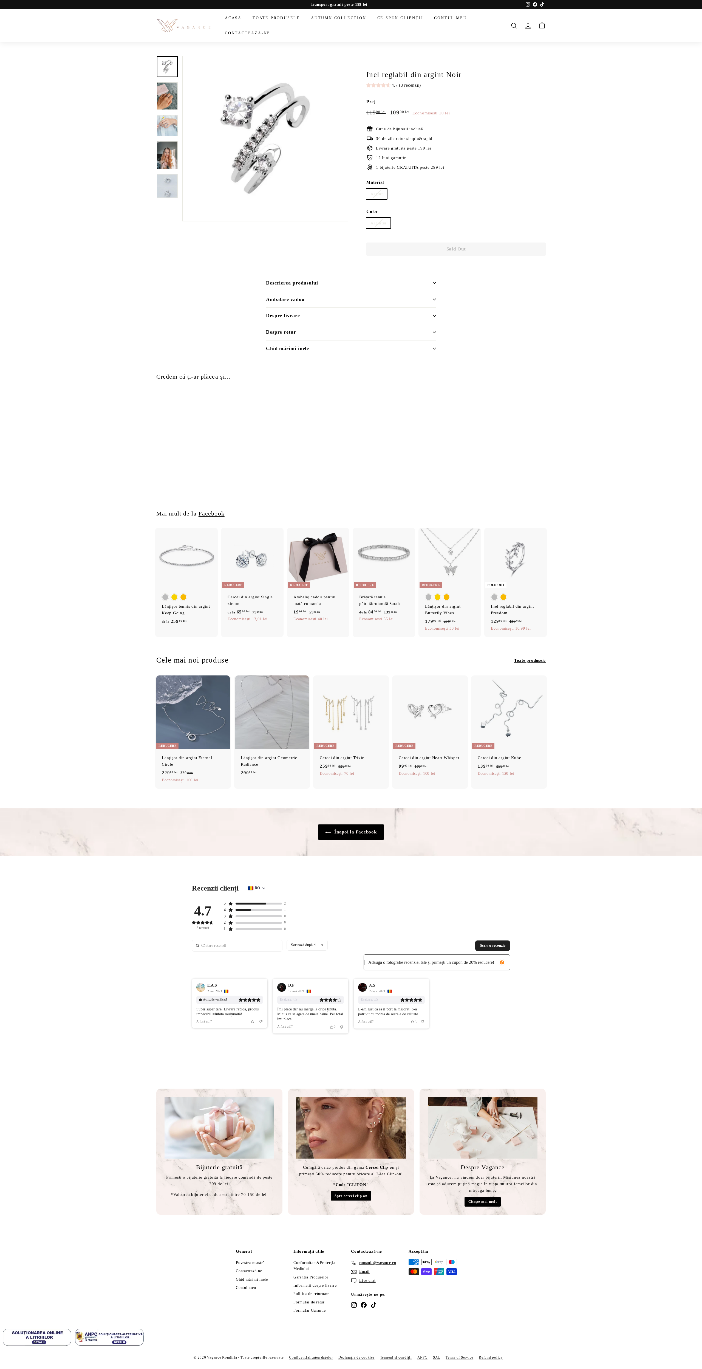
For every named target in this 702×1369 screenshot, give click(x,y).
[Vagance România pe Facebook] (364, 1305)
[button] (393, 86)
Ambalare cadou (285, 299)
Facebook (212, 513)
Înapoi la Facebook (355, 832)
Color (372, 211)
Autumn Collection (338, 18)
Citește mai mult (482, 1201)
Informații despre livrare (315, 1285)
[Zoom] (265, 138)
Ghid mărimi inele (287, 348)
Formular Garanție (309, 1310)
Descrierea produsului (292, 283)
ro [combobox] (257, 888)
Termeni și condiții (396, 1357)
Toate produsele (276, 18)
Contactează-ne (247, 33)
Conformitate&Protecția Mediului (314, 1266)
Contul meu (450, 18)
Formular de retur (309, 1302)
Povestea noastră (250, 1263)
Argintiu (378, 223)
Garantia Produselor (310, 1277)
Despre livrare (283, 315)
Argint (376, 194)
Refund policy (491, 1357)
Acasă (233, 18)
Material (375, 182)
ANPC (422, 1357)
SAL (436, 1357)
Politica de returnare (311, 1294)
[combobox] (307, 945)
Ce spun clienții (400, 18)
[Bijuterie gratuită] (219, 1128)
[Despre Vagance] (482, 1128)
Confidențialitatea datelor (311, 1357)
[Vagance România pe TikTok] (374, 1305)
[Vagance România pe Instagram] (354, 1305)
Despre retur (281, 332)
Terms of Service (459, 1357)
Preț (370, 101)
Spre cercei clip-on (351, 1196)
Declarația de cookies (356, 1357)
